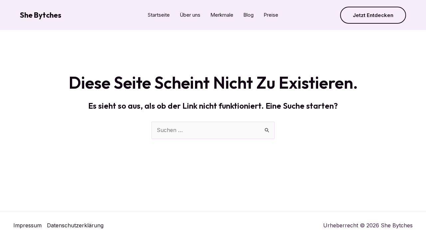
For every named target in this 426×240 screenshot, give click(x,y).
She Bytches (40, 15)
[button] (373, 15)
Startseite (159, 15)
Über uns (190, 15)
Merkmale (221, 15)
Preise (271, 15)
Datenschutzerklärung (75, 225)
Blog (248, 15)
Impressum (27, 225)
